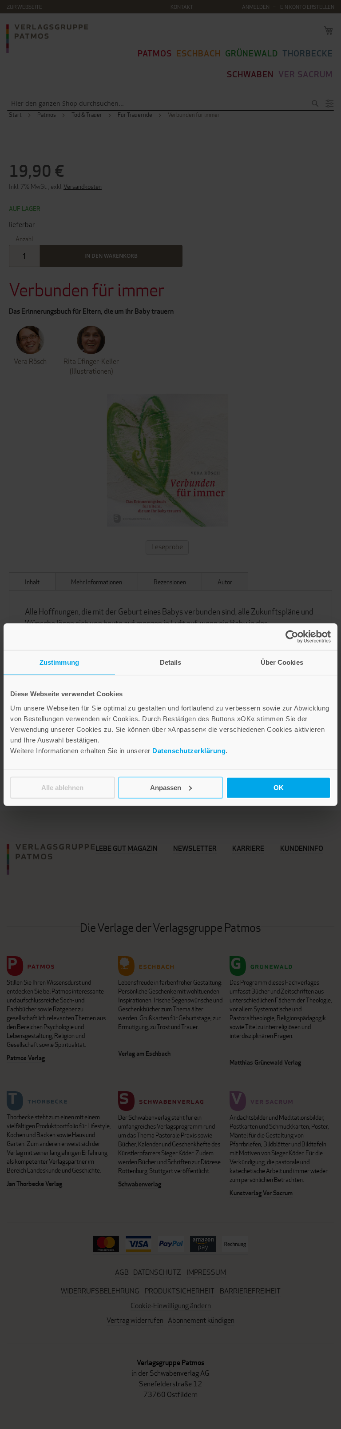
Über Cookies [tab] (282, 662)
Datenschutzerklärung (189, 750)
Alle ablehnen (62, 787)
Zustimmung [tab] (59, 662)
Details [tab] (171, 662)
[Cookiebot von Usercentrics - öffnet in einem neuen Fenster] (292, 636)
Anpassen (165, 787)
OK (279, 787)
